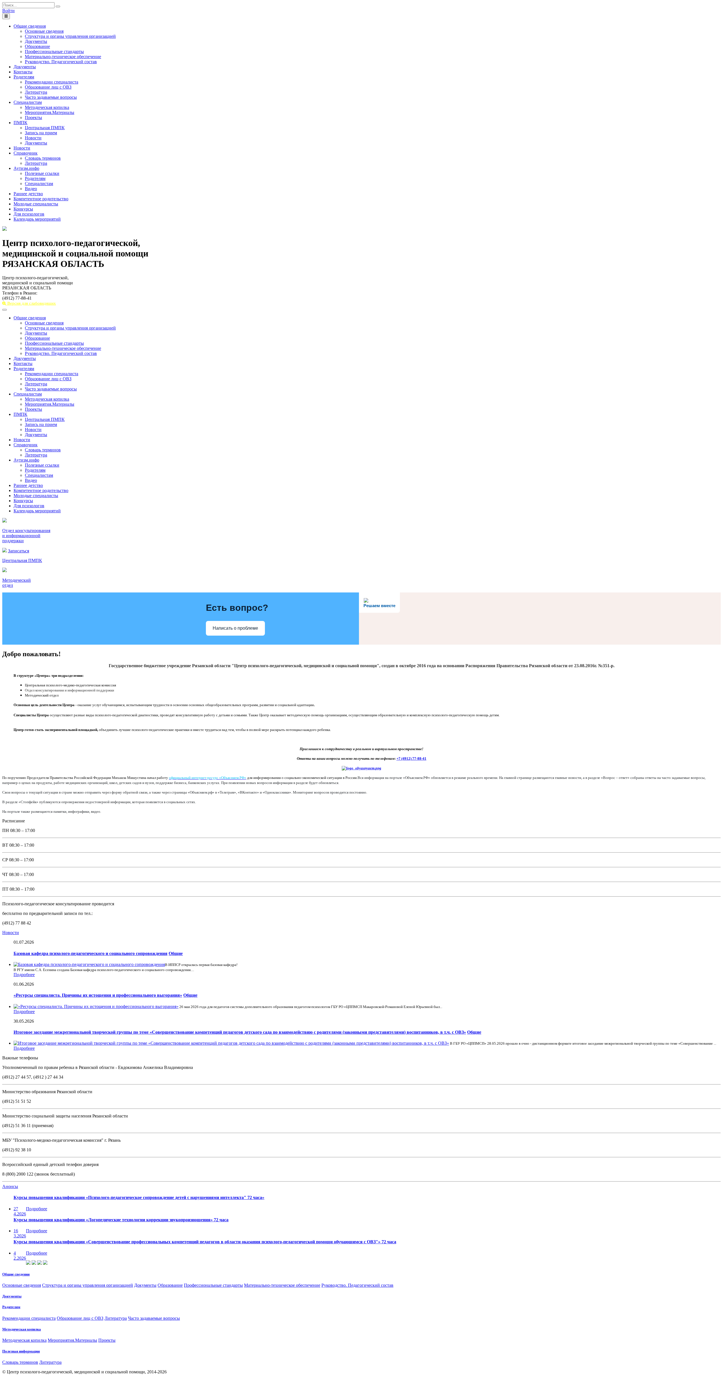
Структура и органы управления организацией (70, 36)
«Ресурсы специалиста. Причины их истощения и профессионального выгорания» (98, 995)
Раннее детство (28, 193)
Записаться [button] (18, 550)
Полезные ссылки (42, 173)
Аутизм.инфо (26, 168)
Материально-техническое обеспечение (63, 56)
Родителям (24, 76)
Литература (36, 92)
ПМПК (20, 122)
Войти (8, 10)
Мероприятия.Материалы (49, 112)
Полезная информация (21, 1351)
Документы (36, 41)
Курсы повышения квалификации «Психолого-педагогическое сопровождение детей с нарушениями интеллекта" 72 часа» (139, 1197)
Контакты (23, 71)
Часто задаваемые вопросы (51, 97)
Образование (37, 46)
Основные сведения (44, 31)
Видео (31, 188)
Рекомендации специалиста (51, 82)
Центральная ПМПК (45, 127)
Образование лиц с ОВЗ (48, 87)
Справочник (26, 153)
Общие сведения (30, 26)
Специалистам (28, 102)
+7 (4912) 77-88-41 (411, 758)
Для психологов (29, 214)
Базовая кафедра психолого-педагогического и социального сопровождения (90, 953)
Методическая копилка (47, 107)
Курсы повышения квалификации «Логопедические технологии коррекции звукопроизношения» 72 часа (121, 1219)
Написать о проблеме (235, 628)
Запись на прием (41, 132)
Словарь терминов (43, 158)
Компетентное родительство (41, 198)
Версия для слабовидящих (31, 303)
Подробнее (24, 974)
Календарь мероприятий (37, 219)
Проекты (33, 117)
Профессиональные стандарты (54, 51)
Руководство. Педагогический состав (61, 61)
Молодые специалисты (36, 203)
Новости (33, 137)
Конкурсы (23, 209)
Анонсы (10, 1186)
